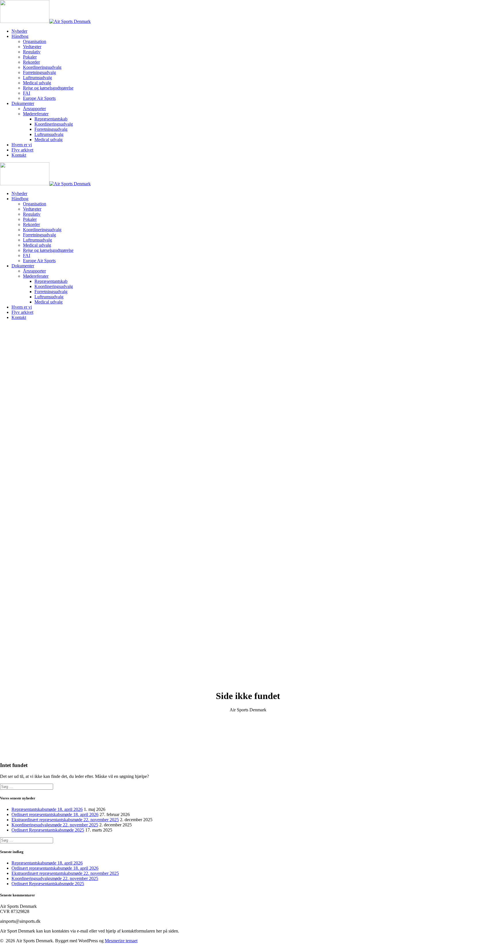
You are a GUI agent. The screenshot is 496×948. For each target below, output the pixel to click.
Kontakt (18, 155)
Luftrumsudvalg (37, 77)
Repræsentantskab (50, 118)
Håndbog (19, 36)
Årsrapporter (34, 108)
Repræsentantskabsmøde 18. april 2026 (47, 809)
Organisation (34, 41)
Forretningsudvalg (39, 72)
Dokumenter (22, 103)
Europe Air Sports (39, 98)
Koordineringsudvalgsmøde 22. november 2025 (54, 824)
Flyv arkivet (22, 149)
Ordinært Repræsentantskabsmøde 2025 (47, 830)
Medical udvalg (37, 82)
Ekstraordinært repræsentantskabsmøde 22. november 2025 (65, 819)
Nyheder (19, 31)
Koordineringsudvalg (42, 67)
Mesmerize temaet (121, 940)
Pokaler (30, 56)
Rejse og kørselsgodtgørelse (48, 87)
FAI (26, 93)
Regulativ (31, 51)
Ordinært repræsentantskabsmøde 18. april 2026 (54, 814)
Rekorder (31, 62)
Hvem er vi (21, 144)
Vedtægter (32, 46)
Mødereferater (36, 113)
